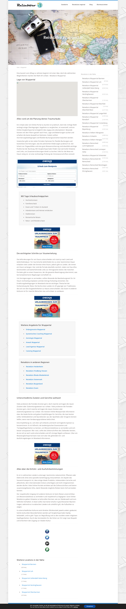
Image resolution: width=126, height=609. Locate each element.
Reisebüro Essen (32, 388)
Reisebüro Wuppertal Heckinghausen (95, 93)
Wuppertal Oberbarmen (31, 592)
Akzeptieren (89, 606)
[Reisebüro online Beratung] (29, 4)
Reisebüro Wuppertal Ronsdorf (95, 118)
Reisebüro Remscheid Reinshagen (95, 165)
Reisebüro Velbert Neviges (95, 140)
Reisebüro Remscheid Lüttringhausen (95, 144)
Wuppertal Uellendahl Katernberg (34, 578)
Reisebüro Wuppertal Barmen (95, 78)
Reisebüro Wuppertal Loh (95, 82)
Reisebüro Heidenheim (34, 367)
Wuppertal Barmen (29, 564)
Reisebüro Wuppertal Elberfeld (95, 104)
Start (18, 67)
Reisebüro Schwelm (95, 136)
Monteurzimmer (102, 4)
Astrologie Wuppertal (34, 338)
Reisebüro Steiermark (34, 379)
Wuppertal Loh (27, 571)
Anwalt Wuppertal (33, 342)
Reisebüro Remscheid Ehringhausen (95, 169)
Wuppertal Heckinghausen (31, 585)
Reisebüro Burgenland (34, 384)
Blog (90, 4)
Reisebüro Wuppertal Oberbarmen (95, 99)
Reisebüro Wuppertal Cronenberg (95, 123)
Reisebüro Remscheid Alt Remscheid (95, 160)
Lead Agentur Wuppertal (35, 347)
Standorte (64, 4)
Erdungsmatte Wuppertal (35, 329)
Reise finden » (47, 184)
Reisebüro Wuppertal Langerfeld (95, 113)
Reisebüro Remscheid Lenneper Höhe (95, 150)
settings (75, 607)
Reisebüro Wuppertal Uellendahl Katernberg (95, 86)
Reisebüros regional (78, 4)
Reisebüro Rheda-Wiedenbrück (37, 375)
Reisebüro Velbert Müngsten (95, 133)
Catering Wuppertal (33, 351)
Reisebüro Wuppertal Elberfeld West (95, 108)
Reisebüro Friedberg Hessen (36, 371)
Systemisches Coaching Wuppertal (39, 334)
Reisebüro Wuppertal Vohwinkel (95, 155)
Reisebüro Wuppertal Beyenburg (95, 127)
